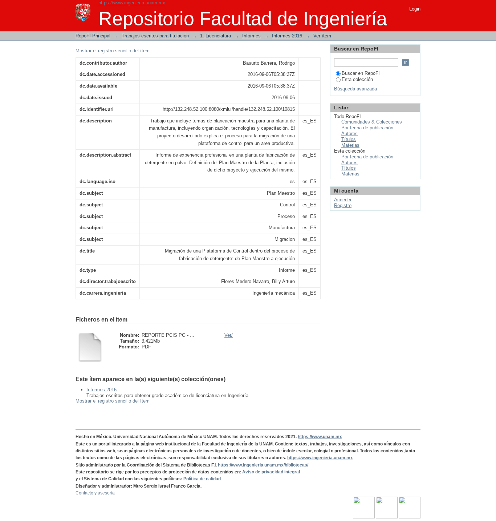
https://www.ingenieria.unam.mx (131, 2)
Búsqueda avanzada (355, 89)
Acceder (342, 199)
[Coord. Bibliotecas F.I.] (409, 517)
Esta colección (357, 79)
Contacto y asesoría (95, 493)
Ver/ (228, 335)
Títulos (348, 139)
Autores (349, 133)
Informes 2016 (287, 36)
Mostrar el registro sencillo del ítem (113, 50)
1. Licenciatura (215, 36)
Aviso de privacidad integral (271, 471)
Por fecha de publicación (367, 127)
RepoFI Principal (93, 36)
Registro (342, 205)
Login (414, 9)
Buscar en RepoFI (361, 73)
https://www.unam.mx (320, 436)
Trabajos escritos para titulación (155, 36)
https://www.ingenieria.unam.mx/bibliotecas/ (263, 465)
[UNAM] (364, 517)
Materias (350, 145)
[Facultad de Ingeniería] (387, 517)
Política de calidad (202, 478)
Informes (251, 36)
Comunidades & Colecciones (371, 122)
